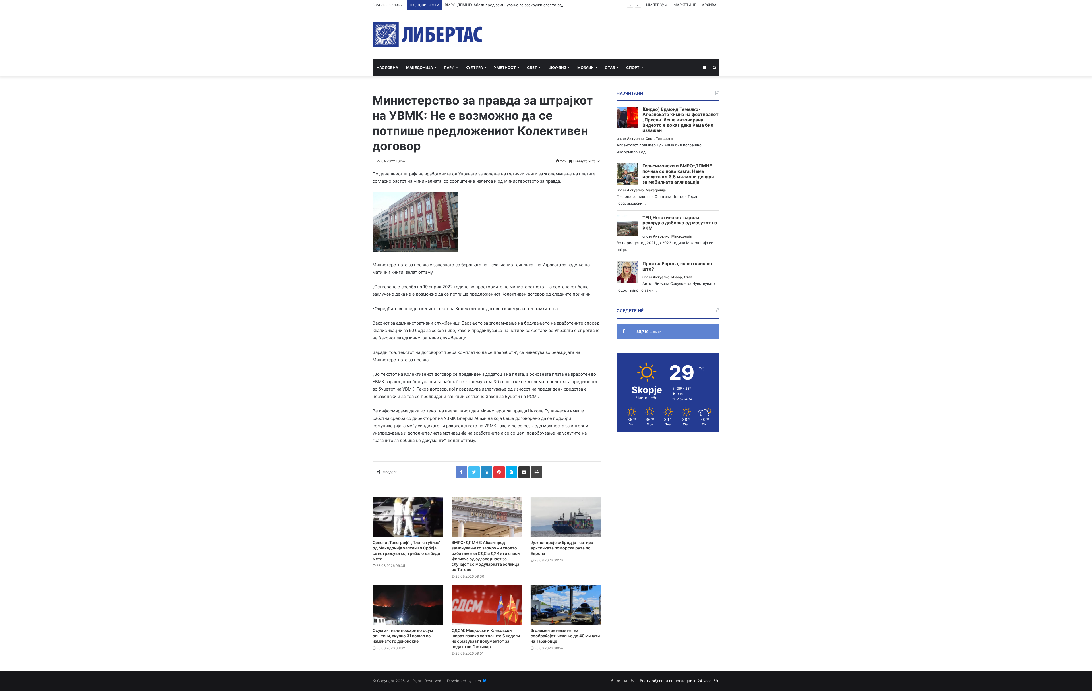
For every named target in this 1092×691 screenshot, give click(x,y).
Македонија (419, 67)
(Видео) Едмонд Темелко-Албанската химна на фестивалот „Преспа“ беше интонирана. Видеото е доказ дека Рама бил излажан (680, 120)
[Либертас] (428, 34)
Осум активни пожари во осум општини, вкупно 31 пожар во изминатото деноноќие (403, 636)
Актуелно (635, 138)
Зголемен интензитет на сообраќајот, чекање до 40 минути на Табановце (565, 636)
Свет (532, 67)
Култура (474, 67)
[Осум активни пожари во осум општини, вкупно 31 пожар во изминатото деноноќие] (408, 605)
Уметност (505, 67)
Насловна (387, 67)
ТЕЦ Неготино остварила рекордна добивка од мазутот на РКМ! (679, 223)
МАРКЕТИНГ (684, 5)
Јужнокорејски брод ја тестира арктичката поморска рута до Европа (562, 548)
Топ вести (664, 138)
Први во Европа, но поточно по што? (677, 266)
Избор (676, 277)
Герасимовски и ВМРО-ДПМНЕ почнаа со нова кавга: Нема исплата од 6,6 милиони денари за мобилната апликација (678, 173)
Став (610, 67)
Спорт (633, 67)
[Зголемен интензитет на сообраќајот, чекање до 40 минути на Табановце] (566, 605)
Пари (449, 67)
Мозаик (585, 67)
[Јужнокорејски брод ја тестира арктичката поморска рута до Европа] (566, 517)
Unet (477, 680)
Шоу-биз (557, 67)
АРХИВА (709, 5)
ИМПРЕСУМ (657, 5)
